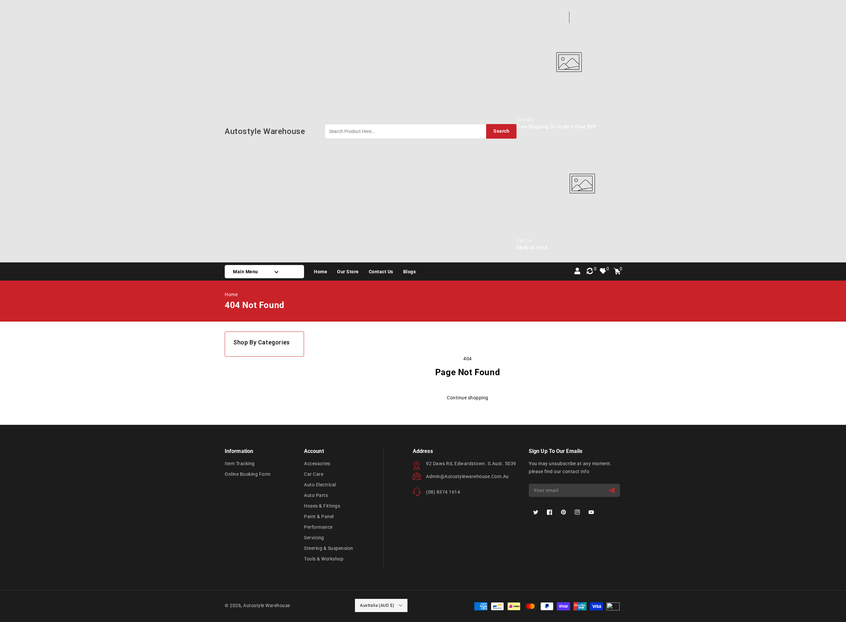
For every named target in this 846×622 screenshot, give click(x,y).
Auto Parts (316, 495)
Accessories (317, 463)
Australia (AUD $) (377, 605)
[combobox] (421, 131)
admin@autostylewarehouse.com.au (467, 476)
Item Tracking (240, 463)
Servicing (314, 537)
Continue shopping (467, 397)
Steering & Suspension (328, 548)
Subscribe (612, 490)
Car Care (313, 474)
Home (231, 294)
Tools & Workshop (323, 558)
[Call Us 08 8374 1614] (582, 234)
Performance (318, 527)
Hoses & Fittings (322, 506)
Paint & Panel (319, 516)
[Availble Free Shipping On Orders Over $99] (569, 113)
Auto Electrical (320, 484)
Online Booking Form (248, 474)
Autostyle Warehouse (266, 605)
